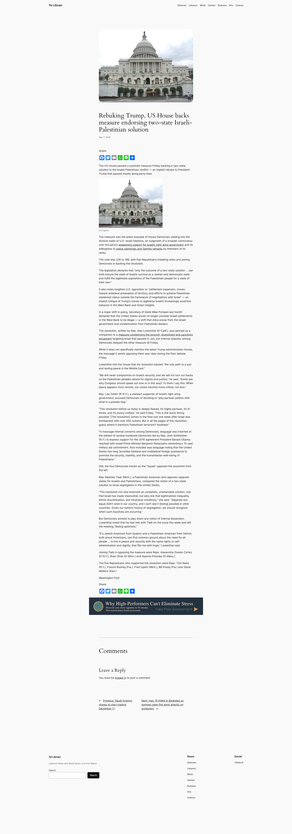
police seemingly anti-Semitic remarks (139, 248)
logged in (120, 677)
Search (52, 770)
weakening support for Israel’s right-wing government (151, 244)
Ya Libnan (55, 5)
